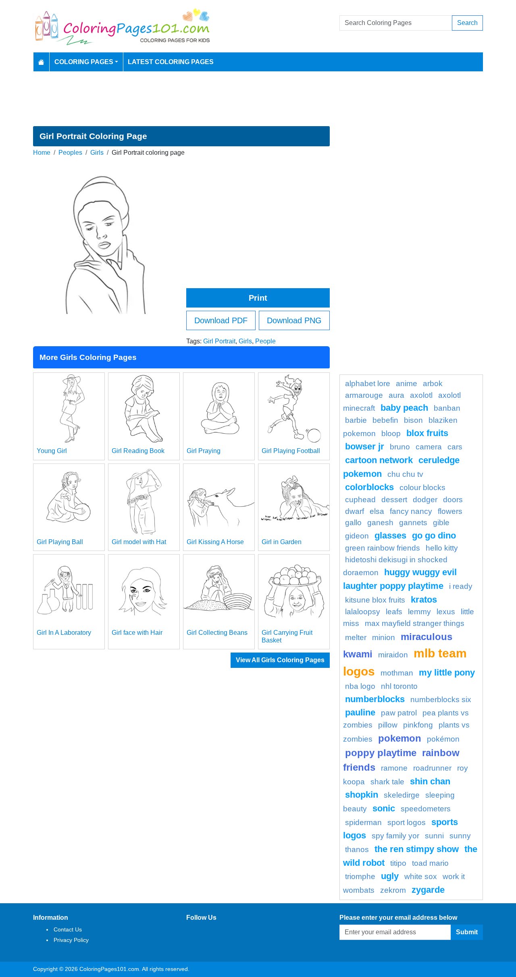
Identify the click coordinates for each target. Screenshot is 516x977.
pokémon (443, 739)
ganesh (380, 522)
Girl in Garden (282, 541)
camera (429, 447)
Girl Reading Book (138, 450)
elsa (377, 511)
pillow (387, 725)
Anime (406, 383)
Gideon (357, 536)
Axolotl (421, 395)
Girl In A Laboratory (64, 632)
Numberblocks (375, 699)
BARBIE (356, 420)
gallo (353, 522)
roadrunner (432, 768)
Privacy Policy (71, 940)
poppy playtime (380, 752)
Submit (467, 932)
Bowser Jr (364, 446)
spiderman (363, 822)
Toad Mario (430, 863)
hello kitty (442, 548)
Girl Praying (204, 450)
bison (413, 420)
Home (41, 152)
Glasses (390, 535)
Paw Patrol (399, 713)
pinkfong (418, 725)
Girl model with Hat (139, 541)
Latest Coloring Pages (171, 61)
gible (441, 522)
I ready (460, 586)
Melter (355, 637)
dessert (394, 499)
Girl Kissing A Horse (215, 541)
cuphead (360, 499)
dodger (425, 499)
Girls (97, 152)
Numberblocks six (440, 699)
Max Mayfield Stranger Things (414, 623)
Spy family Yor (395, 835)
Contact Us (68, 929)
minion (383, 637)
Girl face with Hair (137, 632)
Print (258, 297)
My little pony (447, 672)
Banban (447, 408)
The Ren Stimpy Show (417, 849)
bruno (400, 447)
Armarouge (364, 395)
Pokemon (399, 738)
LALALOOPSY (362, 611)
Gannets (413, 522)
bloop (391, 433)
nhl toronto (399, 686)
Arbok (433, 383)
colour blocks (422, 487)
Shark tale (387, 781)
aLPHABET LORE (367, 383)
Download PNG (294, 320)
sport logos (406, 822)
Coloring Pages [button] (83, 61)
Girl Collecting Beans (217, 632)
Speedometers (426, 808)
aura (396, 395)
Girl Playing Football (291, 450)
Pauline (360, 712)
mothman (397, 673)
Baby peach (404, 408)
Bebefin (385, 420)
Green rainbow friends (382, 548)
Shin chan (430, 781)
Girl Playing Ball (60, 541)
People (265, 341)
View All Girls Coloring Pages (280, 660)
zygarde (428, 890)
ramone (394, 768)
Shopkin (361, 795)
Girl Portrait (219, 341)
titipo (398, 863)
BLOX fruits (427, 433)
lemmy (419, 611)
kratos (424, 600)
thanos (357, 849)
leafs (394, 611)
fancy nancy (411, 511)
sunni (434, 835)
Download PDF (221, 320)
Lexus (446, 611)
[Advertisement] (258, 99)
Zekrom (393, 890)
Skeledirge (402, 795)
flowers (450, 511)
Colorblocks (369, 487)
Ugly (390, 876)
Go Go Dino (434, 535)
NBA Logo (360, 686)
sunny (460, 835)
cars (454, 447)
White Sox (420, 876)
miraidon (393, 655)
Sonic (383, 808)
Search (467, 22)
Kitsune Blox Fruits (375, 600)
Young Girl (52, 450)
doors (453, 499)
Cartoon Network (379, 460)
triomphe (360, 876)
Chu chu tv (405, 474)
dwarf (354, 511)
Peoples (70, 152)
